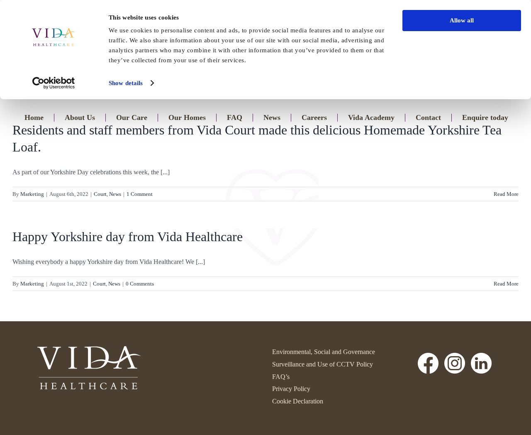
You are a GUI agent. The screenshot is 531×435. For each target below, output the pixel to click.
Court (100, 194)
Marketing (32, 194)
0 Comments (140, 284)
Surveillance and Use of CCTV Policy (322, 364)
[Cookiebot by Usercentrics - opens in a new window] (53, 83)
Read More (506, 194)
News (115, 194)
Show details (126, 83)
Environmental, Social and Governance (323, 351)
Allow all (462, 20)
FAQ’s (281, 376)
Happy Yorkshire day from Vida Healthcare (127, 236)
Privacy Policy (291, 388)
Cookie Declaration (297, 401)
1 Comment (140, 194)
